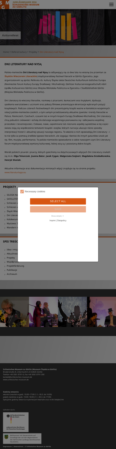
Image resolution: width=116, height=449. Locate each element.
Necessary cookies (35, 191)
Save (58, 209)
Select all (58, 201)
